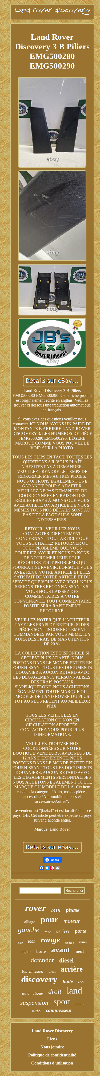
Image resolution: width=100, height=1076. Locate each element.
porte (80, 931)
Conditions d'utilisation (52, 1063)
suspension (34, 1002)
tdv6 (80, 982)
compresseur (59, 1010)
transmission (32, 971)
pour (49, 919)
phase (72, 910)
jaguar (26, 951)
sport (62, 1001)
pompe (69, 942)
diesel (66, 960)
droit (54, 991)
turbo (36, 1011)
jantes (52, 971)
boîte (41, 951)
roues (83, 942)
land (74, 990)
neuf (79, 951)
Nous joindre (52, 1047)
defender (42, 959)
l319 (56, 910)
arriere (63, 931)
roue (48, 932)
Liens (52, 1039)
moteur (71, 920)
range (50, 939)
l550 (31, 942)
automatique (32, 993)
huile (68, 981)
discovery (39, 979)
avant (60, 949)
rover (35, 908)
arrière (72, 969)
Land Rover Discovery (52, 1031)
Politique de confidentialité (52, 1055)
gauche (28, 929)
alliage (29, 922)
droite (80, 1004)
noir (20, 942)
